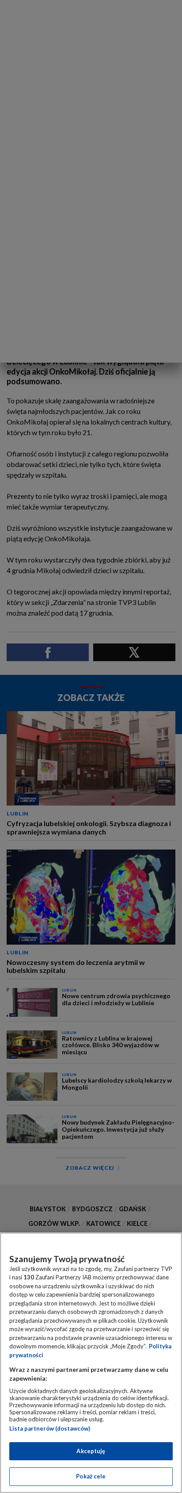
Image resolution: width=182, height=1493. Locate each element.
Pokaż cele (91, 1476)
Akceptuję (90, 1451)
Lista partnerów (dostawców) (49, 1428)
